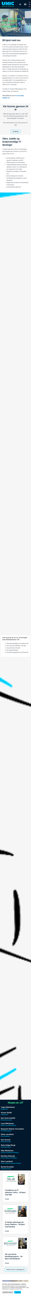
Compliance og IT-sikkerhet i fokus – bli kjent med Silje (15, 1192)
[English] (29, 2)
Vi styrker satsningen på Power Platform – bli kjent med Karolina (15, 1224)
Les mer (7, 1199)
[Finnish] (29, 4)
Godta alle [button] (17, 1292)
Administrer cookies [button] (7, 1292)
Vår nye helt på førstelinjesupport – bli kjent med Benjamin (13, 1256)
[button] (25, 4)
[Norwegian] (29, 6)
